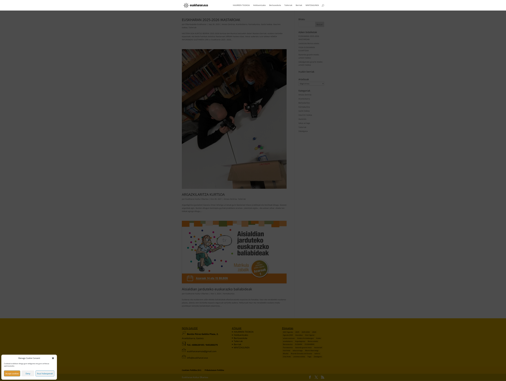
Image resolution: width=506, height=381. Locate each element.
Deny (28, 373)
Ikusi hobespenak (45, 373)
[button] (53, 358)
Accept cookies (12, 373)
